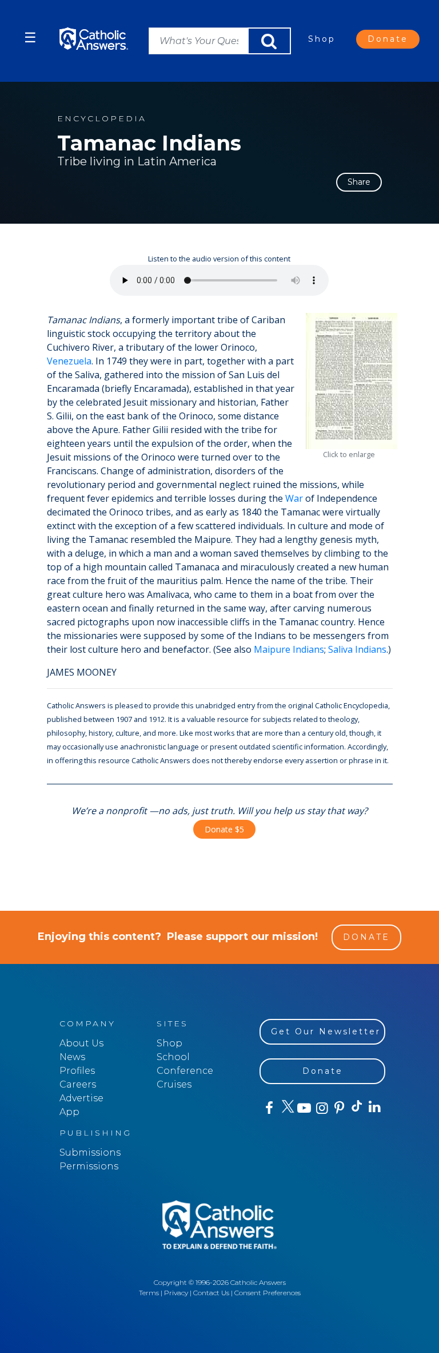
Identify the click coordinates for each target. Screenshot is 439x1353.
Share (359, 182)
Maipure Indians (289, 649)
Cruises (174, 1084)
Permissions (88, 1166)
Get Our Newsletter (326, 1031)
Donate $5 (224, 829)
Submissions (90, 1152)
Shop (322, 39)
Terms (149, 1292)
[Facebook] (268, 1108)
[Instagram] (321, 1108)
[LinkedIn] (374, 1107)
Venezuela (69, 361)
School (173, 1057)
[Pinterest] (339, 1108)
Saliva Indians (357, 649)
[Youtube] (304, 1108)
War (294, 498)
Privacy (176, 1292)
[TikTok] (356, 1108)
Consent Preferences (267, 1292)
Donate (388, 39)
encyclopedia (101, 119)
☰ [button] (30, 37)
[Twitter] (286, 1108)
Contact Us (211, 1292)
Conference (185, 1070)
